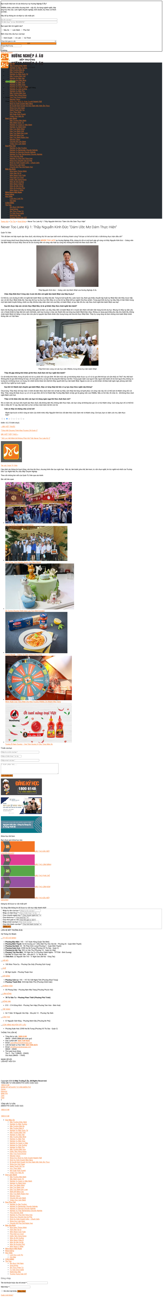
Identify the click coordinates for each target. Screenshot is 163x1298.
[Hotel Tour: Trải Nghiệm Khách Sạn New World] (36, 560)
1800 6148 (5, 1085)
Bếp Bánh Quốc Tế (17, 123)
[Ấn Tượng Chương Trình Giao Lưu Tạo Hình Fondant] (39, 609)
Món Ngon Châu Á (17, 184)
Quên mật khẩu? (7, 1295)
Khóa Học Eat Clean (17, 108)
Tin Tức (8, 205)
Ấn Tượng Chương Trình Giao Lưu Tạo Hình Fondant (25, 611)
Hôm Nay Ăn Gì (15, 173)
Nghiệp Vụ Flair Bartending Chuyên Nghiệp (26, 154)
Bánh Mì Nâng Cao (17, 135)
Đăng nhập (21, 1291)
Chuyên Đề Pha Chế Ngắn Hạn (21, 167)
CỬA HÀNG (9, 203)
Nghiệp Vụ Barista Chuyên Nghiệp (23, 152)
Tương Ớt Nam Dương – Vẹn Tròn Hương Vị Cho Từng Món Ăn (29, 744)
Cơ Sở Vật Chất (7, 1077)
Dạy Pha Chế (10, 146)
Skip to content (7, 52)
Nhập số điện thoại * (11, 913)
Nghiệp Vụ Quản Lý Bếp (19, 87)
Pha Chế (26, 30)
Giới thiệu (4, 1065)
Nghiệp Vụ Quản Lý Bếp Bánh (21, 125)
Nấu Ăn (6, 30)
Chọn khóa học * (9, 917)
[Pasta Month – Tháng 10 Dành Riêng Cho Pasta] (36, 653)
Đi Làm (18, 38)
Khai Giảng (9, 194)
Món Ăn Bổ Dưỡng (17, 182)
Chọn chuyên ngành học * (12, 915)
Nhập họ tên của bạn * (11, 911)
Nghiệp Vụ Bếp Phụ (17, 91)
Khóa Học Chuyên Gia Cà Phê (21, 161)
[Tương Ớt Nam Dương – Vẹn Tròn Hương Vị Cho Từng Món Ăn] (38, 742)
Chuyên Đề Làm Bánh (18, 142)
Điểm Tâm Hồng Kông (18, 95)
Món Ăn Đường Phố (17, 188)
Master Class (15, 99)
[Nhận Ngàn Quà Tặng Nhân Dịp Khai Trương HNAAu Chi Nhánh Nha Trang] (38, 700)
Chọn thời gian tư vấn (11, 920)
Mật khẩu (5, 1287)
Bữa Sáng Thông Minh (18, 171)
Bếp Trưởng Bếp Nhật (18, 80)
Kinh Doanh (8, 38)
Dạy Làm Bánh (11, 118)
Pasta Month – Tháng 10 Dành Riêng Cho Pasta (23, 655)
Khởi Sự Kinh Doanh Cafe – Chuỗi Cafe (24, 163)
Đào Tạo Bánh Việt (17, 131)
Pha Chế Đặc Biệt (16, 156)
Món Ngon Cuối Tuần (18, 175)
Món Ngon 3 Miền (16, 190)
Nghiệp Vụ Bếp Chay (17, 85)
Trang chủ (4, 221)
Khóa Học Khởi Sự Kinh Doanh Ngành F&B (26, 102)
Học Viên (9, 196)
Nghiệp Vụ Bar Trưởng (18, 148)
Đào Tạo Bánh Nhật (17, 129)
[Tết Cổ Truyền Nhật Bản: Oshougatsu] (38, 523)
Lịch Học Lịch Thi (16, 199)
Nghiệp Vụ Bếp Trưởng (18, 68)
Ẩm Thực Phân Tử (17, 211)
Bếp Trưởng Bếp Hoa (18, 93)
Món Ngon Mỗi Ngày (13, 192)
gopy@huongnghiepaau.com (21, 1043)
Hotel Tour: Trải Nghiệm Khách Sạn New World (23, 562)
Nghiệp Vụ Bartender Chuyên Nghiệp (24, 150)
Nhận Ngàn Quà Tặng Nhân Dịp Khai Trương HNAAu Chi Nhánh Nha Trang (33, 702)
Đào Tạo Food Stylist (18, 97)
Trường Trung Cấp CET (18, 218)
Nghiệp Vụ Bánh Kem (18, 127)
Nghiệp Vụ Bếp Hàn (17, 78)
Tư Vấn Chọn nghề (17, 213)
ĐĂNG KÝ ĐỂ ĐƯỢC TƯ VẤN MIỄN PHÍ (16, 1087)
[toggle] (2, 938)
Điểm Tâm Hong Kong (18, 180)
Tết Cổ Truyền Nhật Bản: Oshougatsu (19, 525)
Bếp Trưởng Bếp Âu (17, 70)
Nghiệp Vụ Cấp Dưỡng (18, 89)
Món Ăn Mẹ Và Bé (17, 186)
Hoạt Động (14, 209)
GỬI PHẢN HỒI (7, 775)
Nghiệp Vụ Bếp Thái (17, 83)
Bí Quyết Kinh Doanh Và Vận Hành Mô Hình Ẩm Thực (30, 106)
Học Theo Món (15, 112)
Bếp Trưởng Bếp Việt (18, 76)
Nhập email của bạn (10, 922)
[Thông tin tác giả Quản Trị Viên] (11, 462)
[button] (2, 418)
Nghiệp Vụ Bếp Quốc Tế (19, 74)
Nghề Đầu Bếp (15, 215)
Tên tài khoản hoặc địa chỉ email (14, 1283)
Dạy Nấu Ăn (10, 64)
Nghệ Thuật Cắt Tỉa (17, 110)
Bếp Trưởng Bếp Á (17, 72)
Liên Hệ (4, 1069)
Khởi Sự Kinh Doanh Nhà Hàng (21, 104)
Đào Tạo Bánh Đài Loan (19, 133)
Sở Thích (27, 38)
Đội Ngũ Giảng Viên (8, 1073)
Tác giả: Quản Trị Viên (9, 465)
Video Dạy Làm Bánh (18, 144)
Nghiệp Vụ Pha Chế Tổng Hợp (21, 158)
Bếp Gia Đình (10, 169)
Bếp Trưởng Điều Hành (18, 66)
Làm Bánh (16, 30)
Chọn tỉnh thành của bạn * (12, 924)
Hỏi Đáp (13, 201)
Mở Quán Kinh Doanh (18, 114)
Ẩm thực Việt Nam (17, 207)
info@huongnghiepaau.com (20, 1047)
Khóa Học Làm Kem (17, 165)
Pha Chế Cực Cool (17, 177)
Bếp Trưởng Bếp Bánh (18, 120)
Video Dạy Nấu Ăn (17, 116)
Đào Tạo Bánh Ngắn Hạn (19, 137)
